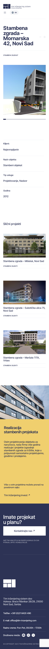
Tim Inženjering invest (15, 495)
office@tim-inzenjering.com (23, 620)
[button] (40, 36)
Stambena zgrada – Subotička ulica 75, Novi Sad (24, 309)
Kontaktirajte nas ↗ (24, 531)
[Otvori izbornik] (5, 12)
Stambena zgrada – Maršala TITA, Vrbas (21, 359)
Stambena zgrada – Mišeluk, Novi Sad (23, 261)
